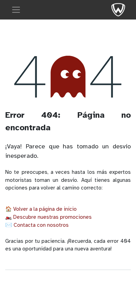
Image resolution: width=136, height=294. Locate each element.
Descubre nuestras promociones (52, 217)
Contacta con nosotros (41, 225)
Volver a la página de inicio (45, 209)
